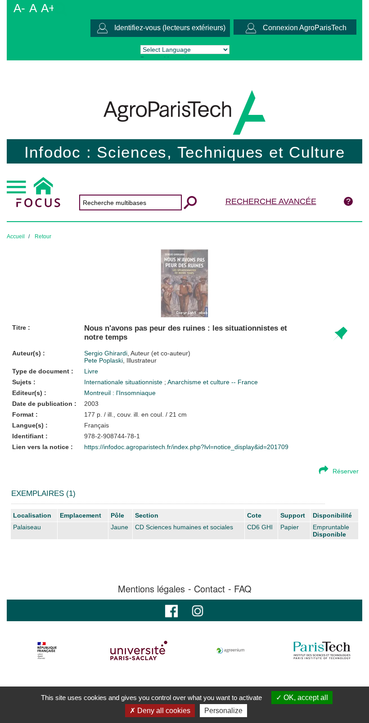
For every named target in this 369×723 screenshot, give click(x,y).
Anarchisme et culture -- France (212, 382)
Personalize (223, 710)
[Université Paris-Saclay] (139, 650)
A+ (48, 8)
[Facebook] (171, 610)
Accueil (16, 236)
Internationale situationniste (124, 382)
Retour (43, 236)
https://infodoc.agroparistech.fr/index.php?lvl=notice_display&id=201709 (186, 446)
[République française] (47, 650)
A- (19, 8)
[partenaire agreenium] (230, 650)
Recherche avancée (270, 201)
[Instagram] (197, 610)
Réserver (346, 471)
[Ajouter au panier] (340, 334)
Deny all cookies (162, 710)
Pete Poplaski (120, 360)
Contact (209, 588)
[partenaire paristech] (322, 650)
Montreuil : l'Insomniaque (120, 392)
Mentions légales (151, 588)
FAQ (243, 588)
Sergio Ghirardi (137, 353)
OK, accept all (305, 697)
